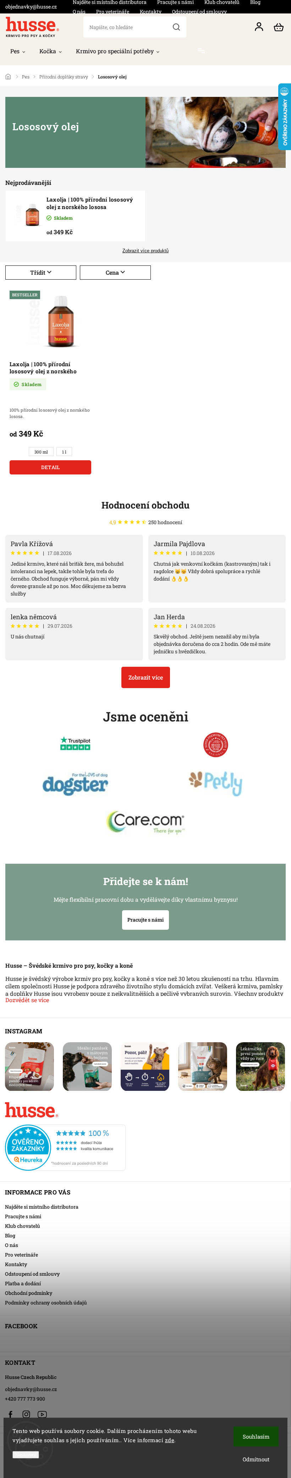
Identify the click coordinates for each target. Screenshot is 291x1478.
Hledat (176, 27)
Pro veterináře (112, 11)
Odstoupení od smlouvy (199, 11)
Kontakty (150, 11)
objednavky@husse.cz (31, 1389)
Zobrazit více (145, 677)
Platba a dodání (23, 1283)
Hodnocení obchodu (145, 505)
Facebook (10, 1414)
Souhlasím (256, 1436)
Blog (10, 1235)
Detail (50, 467)
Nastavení (25, 1454)
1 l (64, 452)
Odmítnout (256, 1459)
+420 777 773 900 (25, 1398)
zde (170, 1440)
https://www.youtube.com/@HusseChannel (42, 1414)
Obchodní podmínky (29, 1293)
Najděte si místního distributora (41, 1206)
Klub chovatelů (22, 1225)
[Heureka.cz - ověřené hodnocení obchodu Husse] (145, 1145)
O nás (79, 11)
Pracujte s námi (145, 919)
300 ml (41, 452)
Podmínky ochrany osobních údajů (46, 1302)
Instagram (26, 1414)
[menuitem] (17, 51)
